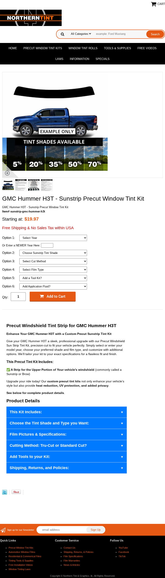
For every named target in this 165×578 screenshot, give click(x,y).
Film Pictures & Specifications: (38, 434)
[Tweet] (4, 493)
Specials (103, 59)
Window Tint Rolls (83, 48)
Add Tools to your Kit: (30, 456)
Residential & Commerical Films (25, 556)
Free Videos (147, 48)
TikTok (122, 556)
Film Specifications (73, 556)
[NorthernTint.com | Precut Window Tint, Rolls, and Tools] (31, 17)
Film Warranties (72, 560)
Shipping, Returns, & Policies (78, 552)
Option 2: (9, 253)
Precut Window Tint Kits (42, 48)
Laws (59, 59)
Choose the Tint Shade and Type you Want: (49, 423)
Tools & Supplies (117, 48)
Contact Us (69, 547)
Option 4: (9, 269)
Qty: (5, 297)
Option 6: (9, 286)
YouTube (123, 547)
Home (13, 48)
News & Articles (72, 565)
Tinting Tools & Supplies (21, 560)
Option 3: (9, 261)
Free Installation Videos (21, 565)
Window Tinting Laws (20, 569)
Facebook (124, 552)
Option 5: (9, 278)
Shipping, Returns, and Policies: (39, 468)
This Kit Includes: (26, 412)
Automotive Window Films (22, 552)
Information (79, 59)
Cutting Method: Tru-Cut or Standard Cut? (48, 445)
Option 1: (9, 237)
